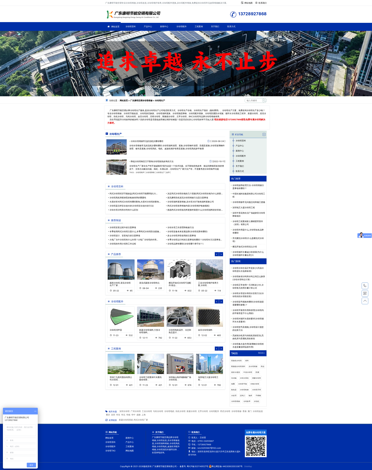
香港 (245, 411)
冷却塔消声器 (116, 330)
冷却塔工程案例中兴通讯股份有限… (150, 378)
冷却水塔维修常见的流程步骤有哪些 (147, 141)
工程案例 (199, 26)
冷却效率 (246, 401)
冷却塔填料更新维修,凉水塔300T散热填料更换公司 (190, 201)
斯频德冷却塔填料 (238, 366)
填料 (247, 360)
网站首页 (115, 26)
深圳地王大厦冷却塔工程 (244, 207)
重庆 (108, 414)
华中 (133, 414)
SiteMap (248, 466)
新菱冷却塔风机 (126, 420)
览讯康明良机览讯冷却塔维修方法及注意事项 (187, 197)
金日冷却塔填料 (205, 330)
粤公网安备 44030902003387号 (227, 466)
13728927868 (234, 119)
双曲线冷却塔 (236, 360)
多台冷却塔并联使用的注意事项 (181, 235)
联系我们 (263, 3)
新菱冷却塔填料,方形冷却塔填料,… (149, 331)
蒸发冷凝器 (235, 372)
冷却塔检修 (244, 390)
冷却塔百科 (131, 26)
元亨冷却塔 (203, 411)
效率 (168, 172)
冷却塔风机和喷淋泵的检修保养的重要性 (128, 197)
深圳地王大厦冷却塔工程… (208, 378)
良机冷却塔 (180, 411)
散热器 (233, 390)
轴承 (250, 395)
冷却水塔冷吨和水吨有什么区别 (124, 210)
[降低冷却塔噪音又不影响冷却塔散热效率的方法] (116, 167)
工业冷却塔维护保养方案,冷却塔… (208, 284)
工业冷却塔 (147, 411)
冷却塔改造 (258, 411)
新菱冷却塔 (192, 411)
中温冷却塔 (247, 372)
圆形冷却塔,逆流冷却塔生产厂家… (120, 284)
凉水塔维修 (253, 366)
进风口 (242, 395)
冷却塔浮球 (256, 390)
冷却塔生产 (160, 172)
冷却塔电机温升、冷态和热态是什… (180, 331)
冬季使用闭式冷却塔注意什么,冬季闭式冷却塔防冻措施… (135, 231)
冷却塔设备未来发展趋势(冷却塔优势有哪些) (187, 231)
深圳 (113, 414)
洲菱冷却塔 (256, 378)
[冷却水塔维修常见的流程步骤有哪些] (116, 146)
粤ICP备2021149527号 (197, 466)
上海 (144, 414)
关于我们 (215, 26)
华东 (118, 414)
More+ (261, 353)
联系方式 (231, 26)
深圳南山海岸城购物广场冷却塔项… (180, 378)
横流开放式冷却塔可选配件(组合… (180, 284)
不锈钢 (258, 395)
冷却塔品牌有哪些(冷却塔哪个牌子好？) (185, 243)
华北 (123, 414)
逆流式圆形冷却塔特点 (149, 283)
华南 (128, 414)
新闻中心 (164, 26)
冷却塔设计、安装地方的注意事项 (125, 235)
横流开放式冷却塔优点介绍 (245, 246)
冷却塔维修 (134, 15)
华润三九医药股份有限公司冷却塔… (121, 378)
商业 (262, 366)
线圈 (233, 384)
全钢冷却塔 (254, 384)
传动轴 (233, 378)
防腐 (257, 372)
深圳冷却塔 (124, 411)
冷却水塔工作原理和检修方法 (180, 227)
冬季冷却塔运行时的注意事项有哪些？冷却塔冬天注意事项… (194, 239)
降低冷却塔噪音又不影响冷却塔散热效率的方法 (152, 161)
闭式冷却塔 (225, 411)
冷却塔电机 (169, 411)
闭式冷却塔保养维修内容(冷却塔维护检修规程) (188, 205)
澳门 (250, 411)
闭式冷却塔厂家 (141, 420)
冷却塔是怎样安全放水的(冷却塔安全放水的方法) (132, 205)
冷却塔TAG (110, 450)
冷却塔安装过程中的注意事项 (123, 227)
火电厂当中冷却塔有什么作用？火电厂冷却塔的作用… (134, 239)
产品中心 (148, 26)
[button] (221, 254)
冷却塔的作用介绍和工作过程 (123, 243)
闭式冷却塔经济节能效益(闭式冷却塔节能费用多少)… (134, 193)
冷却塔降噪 (150, 172)
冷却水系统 (244, 378)
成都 (138, 414)
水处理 (233, 395)
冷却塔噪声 (140, 172)
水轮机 (256, 401)
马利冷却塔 (158, 411)
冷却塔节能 (242, 384)
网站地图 (248, 3)
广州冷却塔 (136, 411)
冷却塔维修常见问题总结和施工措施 (249, 202)
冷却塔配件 (181, 26)
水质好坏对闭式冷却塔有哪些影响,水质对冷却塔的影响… (135, 201)
